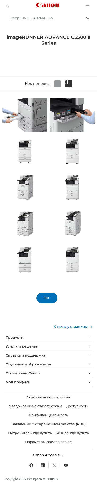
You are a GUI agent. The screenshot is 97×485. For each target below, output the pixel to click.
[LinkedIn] (43, 465)
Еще (47, 298)
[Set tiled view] (57, 83)
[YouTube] (66, 465)
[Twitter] (54, 465)
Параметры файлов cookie (48, 442)
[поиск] (7, 5)
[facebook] (31, 465)
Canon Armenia (47, 455)
